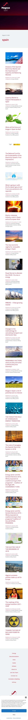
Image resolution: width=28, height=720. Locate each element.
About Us (14, 669)
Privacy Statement (17, 718)
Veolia (14, 663)
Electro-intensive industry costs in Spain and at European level (13, 217)
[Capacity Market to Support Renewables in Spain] (14, 83)
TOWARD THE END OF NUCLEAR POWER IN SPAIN (12, 632)
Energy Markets (14, 79)
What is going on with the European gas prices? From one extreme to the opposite (13, 188)
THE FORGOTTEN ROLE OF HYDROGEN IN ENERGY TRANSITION (13, 419)
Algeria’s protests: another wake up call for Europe (13, 577)
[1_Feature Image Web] (14, 113)
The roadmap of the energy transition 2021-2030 (13, 604)
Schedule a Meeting (14, 679)
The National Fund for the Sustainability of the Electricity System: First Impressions (13, 156)
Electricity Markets (15, 163)
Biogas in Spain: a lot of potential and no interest (13, 392)
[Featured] (14, 201)
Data (14, 660)
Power (19, 107)
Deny (14, 714)
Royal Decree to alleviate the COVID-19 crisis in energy (13, 275)
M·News (14, 666)
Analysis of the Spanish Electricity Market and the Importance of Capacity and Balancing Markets (13, 71)
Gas (11, 135)
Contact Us (14, 676)
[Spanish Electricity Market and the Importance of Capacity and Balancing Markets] (14, 53)
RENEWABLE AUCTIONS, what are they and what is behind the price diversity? (13, 363)
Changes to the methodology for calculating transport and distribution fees (13, 332)
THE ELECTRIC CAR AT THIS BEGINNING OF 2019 (12, 549)
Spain (6, 108)
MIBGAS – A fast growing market (13, 303)
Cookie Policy (9, 718)
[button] (26, 697)
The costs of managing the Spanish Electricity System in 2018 (13, 447)
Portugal (7, 226)
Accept (14, 710)
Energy (14, 653)
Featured (11, 107)
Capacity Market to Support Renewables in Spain (13, 99)
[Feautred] (14, 346)
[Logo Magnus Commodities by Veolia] (6, 3)
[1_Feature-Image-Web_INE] (14, 561)
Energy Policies (16, 165)
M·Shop (14, 682)
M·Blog (15, 107)
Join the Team (14, 672)
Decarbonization (14, 656)
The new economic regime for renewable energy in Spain (12, 247)
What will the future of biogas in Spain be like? (13, 128)
